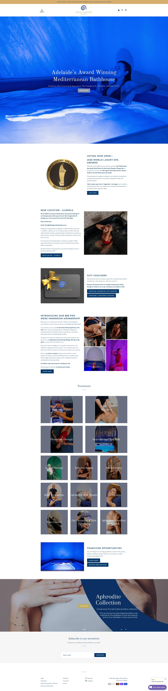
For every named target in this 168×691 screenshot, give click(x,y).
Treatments (44, 681)
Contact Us (66, 681)
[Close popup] (165, 679)
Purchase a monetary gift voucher (103, 291)
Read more (84, 90)
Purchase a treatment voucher (101, 295)
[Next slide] (126, 629)
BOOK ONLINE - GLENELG (51, 255)
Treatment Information (47, 686)
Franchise (65, 678)
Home (42, 678)
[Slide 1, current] (83, 629)
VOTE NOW (93, 193)
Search (65, 683)
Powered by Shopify (121, 680)
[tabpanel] (84, 80)
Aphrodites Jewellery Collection (49, 683)
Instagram (90, 681)
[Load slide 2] (85, 629)
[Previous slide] (42, 629)
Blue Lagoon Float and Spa (120, 678)
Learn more (47, 371)
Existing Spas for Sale (98, 564)
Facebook (90, 678)
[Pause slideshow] (121, 629)
